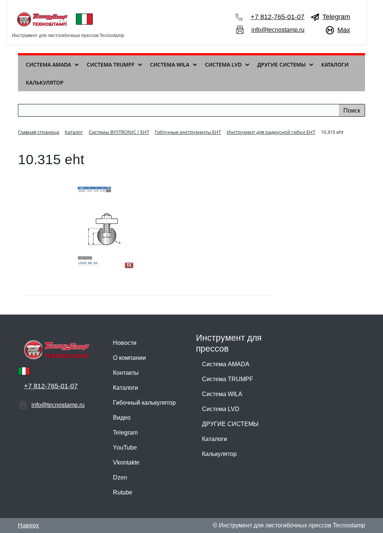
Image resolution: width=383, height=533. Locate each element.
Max (343, 30)
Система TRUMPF (227, 379)
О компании (129, 358)
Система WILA (222, 394)
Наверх (28, 525)
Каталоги (125, 388)
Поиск (351, 110)
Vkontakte (126, 462)
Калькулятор (219, 454)
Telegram (336, 17)
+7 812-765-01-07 (277, 17)
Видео (122, 417)
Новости (125, 343)
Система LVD (220, 409)
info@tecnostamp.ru (277, 30)
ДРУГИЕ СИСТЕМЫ (230, 424)
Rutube (122, 492)
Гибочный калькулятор (144, 402)
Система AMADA (225, 364)
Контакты (126, 373)
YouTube (125, 447)
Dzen (120, 477)
